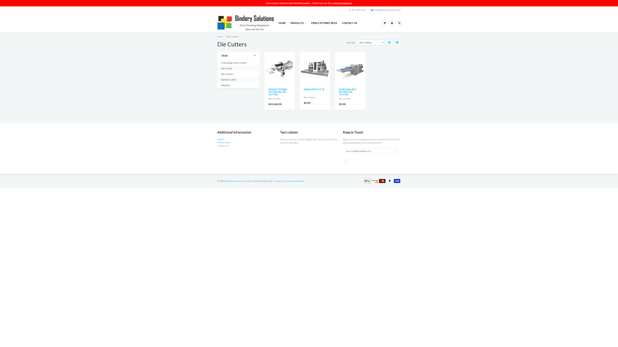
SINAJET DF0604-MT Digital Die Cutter (277, 92)
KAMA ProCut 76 (314, 89)
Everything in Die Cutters (234, 62)
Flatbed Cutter (228, 79)
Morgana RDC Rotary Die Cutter (347, 92)
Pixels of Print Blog (324, 23)
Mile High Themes (272, 181)
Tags (224, 55)
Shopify (248, 181)
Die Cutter (226, 68)
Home (282, 23)
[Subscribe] (397, 151)
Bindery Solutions (234, 181)
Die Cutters (227, 74)
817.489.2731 (359, 10)
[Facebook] (346, 161)
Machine (225, 85)
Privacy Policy (224, 142)
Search (220, 139)
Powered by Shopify (293, 181)
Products (297, 23)
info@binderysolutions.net (387, 10)
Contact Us (349, 23)
